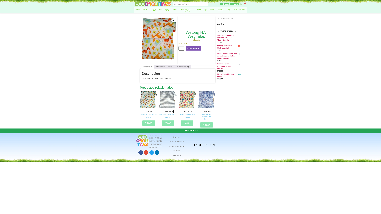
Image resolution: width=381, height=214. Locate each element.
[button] (173, 20)
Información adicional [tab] (164, 67)
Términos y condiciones (176, 146)
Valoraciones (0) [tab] (182, 67)
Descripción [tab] (147, 67)
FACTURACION (204, 145)
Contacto (176, 151)
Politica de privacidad (176, 142)
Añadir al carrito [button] (148, 123)
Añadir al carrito (193, 48)
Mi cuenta (176, 137)
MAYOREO (177, 155)
